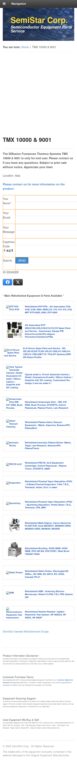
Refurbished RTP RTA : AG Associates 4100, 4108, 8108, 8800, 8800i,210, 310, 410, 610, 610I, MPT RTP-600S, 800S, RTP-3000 (48, 309)
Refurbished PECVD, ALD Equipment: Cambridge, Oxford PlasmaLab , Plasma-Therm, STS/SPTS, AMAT (46, 465)
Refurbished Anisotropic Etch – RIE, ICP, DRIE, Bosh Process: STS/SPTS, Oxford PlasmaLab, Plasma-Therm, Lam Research (46, 404)
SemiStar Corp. (39, 19)
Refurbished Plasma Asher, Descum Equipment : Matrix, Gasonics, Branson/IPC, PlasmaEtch (47, 425)
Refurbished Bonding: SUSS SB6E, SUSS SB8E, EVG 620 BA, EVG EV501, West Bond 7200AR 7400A (47, 551)
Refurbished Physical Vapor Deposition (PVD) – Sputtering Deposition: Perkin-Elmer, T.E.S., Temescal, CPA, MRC (48, 504)
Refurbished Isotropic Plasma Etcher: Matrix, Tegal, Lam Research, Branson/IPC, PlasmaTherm (48, 445)
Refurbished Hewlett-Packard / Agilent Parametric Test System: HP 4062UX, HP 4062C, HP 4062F (45, 614)
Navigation (18, 4)
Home (25, 47)
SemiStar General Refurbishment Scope (26, 631)
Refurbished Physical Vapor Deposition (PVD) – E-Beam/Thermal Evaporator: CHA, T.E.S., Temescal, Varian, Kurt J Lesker (48, 484)
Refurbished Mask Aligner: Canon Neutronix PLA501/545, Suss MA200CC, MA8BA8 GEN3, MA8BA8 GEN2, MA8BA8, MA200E (48, 525)
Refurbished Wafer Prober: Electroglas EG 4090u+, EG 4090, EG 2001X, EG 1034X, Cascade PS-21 (47, 574)
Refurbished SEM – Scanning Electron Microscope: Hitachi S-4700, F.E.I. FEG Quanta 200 (49, 594)
